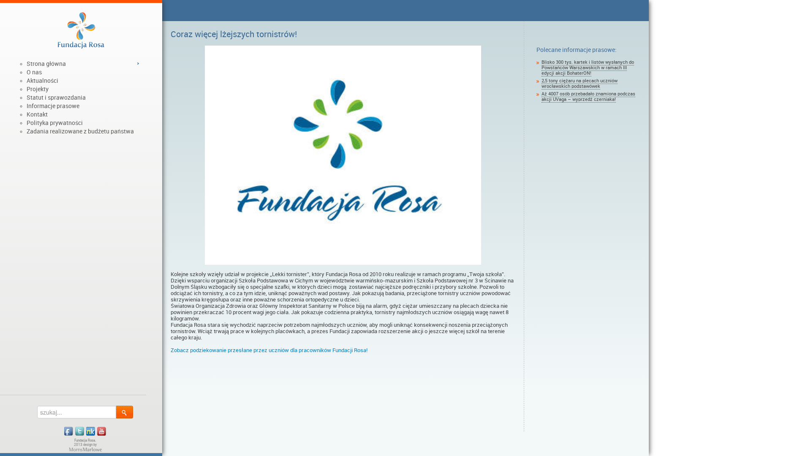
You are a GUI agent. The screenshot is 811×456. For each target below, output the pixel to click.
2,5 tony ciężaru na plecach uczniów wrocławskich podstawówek (580, 83)
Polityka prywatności (55, 122)
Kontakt (37, 114)
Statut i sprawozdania (56, 97)
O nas (34, 72)
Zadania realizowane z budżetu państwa (80, 131)
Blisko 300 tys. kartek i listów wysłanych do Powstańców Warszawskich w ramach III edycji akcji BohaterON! (588, 68)
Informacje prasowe (53, 106)
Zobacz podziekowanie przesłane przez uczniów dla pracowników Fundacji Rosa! (269, 350)
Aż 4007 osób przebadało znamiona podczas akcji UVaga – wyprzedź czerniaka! (588, 96)
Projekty (38, 89)
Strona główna (46, 63)
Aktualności (42, 80)
